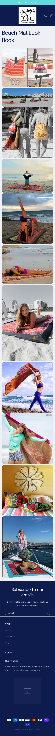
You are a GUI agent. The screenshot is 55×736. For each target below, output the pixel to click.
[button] (3, 16)
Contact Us (10, 637)
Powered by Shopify (34, 729)
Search (8, 631)
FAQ (7, 643)
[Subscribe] (47, 613)
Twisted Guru (24, 729)
